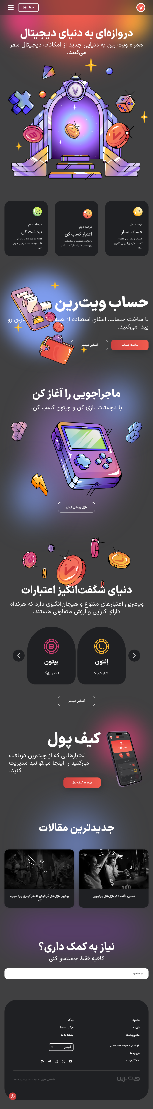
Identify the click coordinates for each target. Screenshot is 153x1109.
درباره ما (135, 1053)
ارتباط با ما (67, 1035)
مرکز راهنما (67, 1027)
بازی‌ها (136, 1027)
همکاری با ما (132, 1060)
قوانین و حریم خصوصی (125, 1045)
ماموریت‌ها (133, 1035)
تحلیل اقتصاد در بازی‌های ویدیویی (114, 896)
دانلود (136, 1020)
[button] (134, 656)
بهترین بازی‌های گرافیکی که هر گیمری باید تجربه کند (39, 898)
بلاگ (71, 1020)
